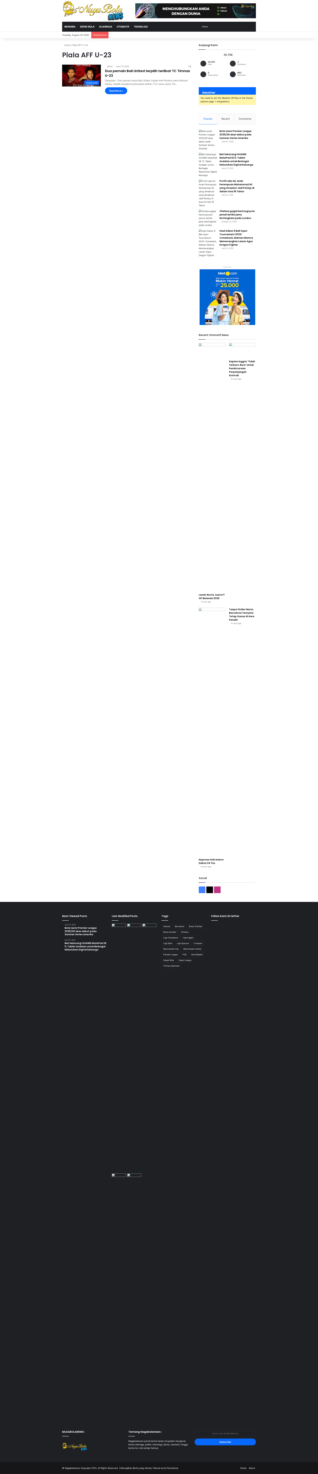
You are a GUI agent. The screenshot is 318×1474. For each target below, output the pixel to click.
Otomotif (123, 26)
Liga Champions (170, 937)
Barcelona (179, 926)
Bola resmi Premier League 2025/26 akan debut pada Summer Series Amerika (235, 134)
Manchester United (192, 949)
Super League (185, 960)
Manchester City (171, 949)
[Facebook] (130, 1454)
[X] (134, 1454)
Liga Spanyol (183, 943)
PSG (185, 954)
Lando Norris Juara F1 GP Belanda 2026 (211, 596)
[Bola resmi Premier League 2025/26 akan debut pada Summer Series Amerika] (208, 139)
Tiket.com (227, 267)
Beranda (69, 26)
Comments (245, 118)
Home (67, 45)
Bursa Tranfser (195, 926)
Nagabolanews (72, 1468)
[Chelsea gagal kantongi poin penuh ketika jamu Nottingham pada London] (208, 218)
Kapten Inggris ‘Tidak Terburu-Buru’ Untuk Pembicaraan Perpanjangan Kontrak (242, 368)
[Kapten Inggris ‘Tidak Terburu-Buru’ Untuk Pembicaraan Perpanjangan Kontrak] (242, 350)
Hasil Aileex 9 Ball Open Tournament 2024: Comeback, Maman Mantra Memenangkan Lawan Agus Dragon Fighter (236, 237)
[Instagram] (138, 1454)
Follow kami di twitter (225, 916)
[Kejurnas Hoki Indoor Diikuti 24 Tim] (212, 732)
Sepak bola (87, 26)
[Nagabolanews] (92, 10)
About (252, 1468)
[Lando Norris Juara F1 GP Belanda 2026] (212, 467)
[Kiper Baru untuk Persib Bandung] (119, 1298)
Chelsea (184, 932)
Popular (207, 118)
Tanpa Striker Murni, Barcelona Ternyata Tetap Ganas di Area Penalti (241, 614)
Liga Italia (167, 943)
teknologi (141, 26)
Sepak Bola (168, 960)
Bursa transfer (169, 932)
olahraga (105, 26)
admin (110, 66)
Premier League (170, 954)
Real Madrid (196, 954)
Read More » (116, 90)
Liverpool (198, 943)
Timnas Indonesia (171, 966)
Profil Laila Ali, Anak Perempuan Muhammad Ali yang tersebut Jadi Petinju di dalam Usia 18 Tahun (236, 186)
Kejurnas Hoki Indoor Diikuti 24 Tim (211, 861)
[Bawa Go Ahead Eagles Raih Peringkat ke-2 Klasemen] (149, 1048)
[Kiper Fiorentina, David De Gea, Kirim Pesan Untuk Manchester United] (134, 1177)
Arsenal (166, 926)
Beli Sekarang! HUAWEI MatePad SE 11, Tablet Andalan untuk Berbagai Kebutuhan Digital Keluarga (236, 159)
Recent (225, 118)
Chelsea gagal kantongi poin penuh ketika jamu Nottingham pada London (237, 214)
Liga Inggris (188, 937)
